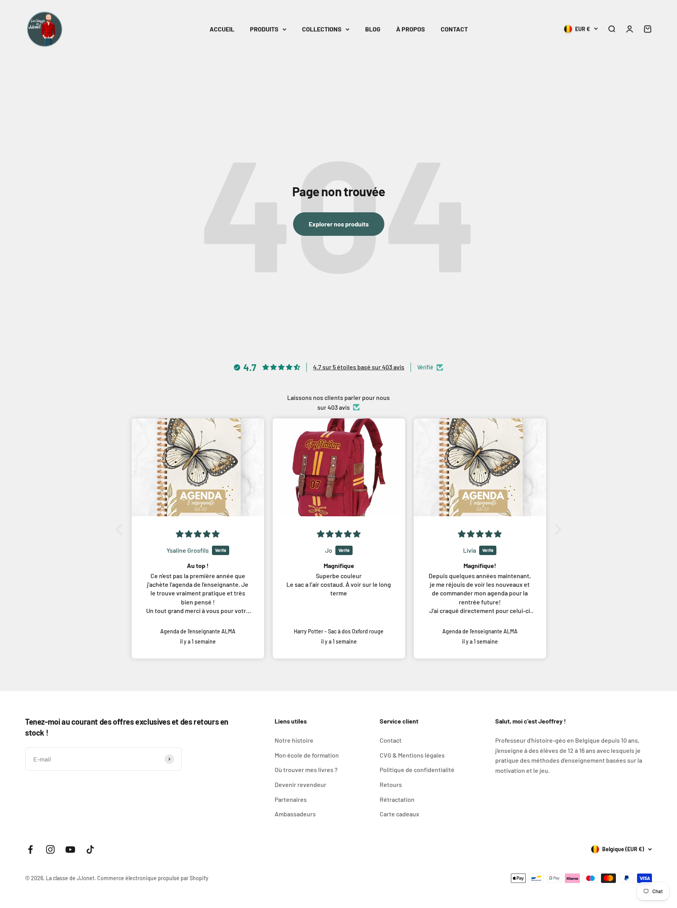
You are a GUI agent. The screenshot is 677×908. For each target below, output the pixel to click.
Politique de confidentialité (417, 769)
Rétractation (397, 799)
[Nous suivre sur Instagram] (50, 849)
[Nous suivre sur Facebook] (30, 849)
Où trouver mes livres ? (306, 769)
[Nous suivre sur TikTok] (90, 849)
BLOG (372, 29)
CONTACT (454, 29)
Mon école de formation (307, 755)
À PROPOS (410, 29)
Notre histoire (294, 740)
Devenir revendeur (300, 784)
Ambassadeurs (295, 814)
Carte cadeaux (399, 814)
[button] (121, 529)
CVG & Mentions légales (412, 755)
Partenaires (291, 799)
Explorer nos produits (339, 224)
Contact (391, 740)
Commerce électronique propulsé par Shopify (152, 878)
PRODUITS (264, 29)
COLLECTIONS (322, 29)
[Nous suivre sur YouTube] (70, 849)
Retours (391, 784)
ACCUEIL (222, 29)
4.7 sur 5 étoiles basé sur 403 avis (358, 367)
